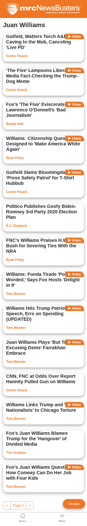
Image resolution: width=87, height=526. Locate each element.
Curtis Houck (16, 56)
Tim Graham (16, 453)
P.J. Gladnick (16, 226)
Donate (74, 504)
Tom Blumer (16, 294)
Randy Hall (14, 124)
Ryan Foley (15, 158)
